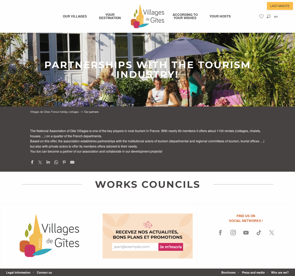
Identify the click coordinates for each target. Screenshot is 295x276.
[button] (268, 16)
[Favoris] (262, 16)
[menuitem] (75, 16)
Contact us (44, 272)
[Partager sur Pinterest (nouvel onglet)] (64, 163)
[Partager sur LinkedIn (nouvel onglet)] (48, 163)
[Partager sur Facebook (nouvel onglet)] (32, 163)
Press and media (253, 272)
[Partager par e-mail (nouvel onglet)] (72, 163)
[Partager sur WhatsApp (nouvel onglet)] (56, 163)
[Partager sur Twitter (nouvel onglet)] (40, 163)
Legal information (18, 272)
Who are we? (280, 272)
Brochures (228, 272)
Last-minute (280, 6)
